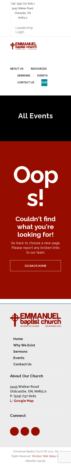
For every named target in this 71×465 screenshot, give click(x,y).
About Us (16, 68)
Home (18, 339)
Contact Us (25, 82)
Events (42, 75)
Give (44, 82)
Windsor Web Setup (44, 456)
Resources (39, 68)
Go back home (35, 265)
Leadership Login (24, 30)
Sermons (23, 75)
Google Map (24, 401)
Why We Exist (24, 345)
